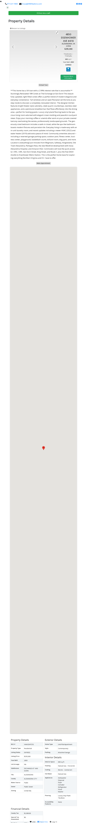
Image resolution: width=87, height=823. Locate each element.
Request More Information (68, 77)
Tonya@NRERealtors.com (31, 4)
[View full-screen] (57, 32)
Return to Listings (18, 28)
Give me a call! (44, 13)
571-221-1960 (12, 4)
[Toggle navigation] (83, 8)
